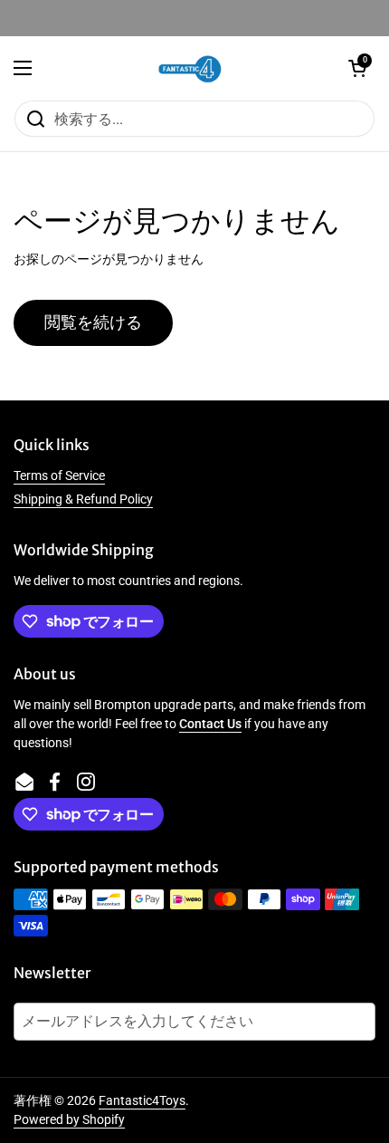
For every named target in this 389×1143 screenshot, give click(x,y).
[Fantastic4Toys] (190, 68)
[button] (357, 68)
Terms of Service (59, 475)
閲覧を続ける (93, 321)
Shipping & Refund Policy (83, 499)
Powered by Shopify (69, 1119)
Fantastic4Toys (142, 1100)
